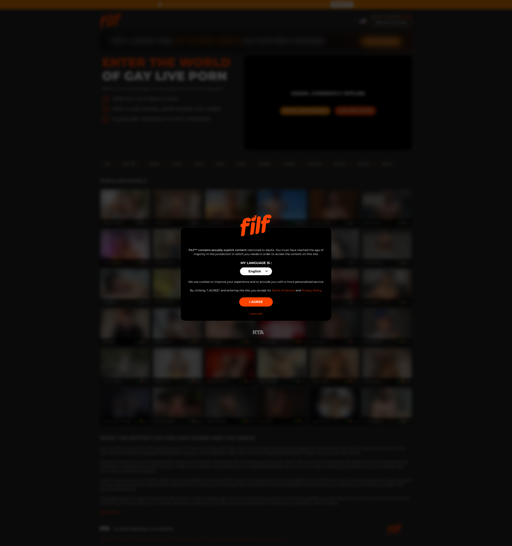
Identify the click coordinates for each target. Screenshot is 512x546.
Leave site (256, 313)
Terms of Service (283, 290)
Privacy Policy (311, 290)
